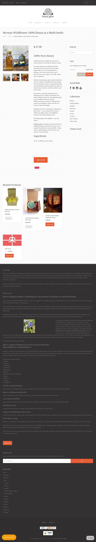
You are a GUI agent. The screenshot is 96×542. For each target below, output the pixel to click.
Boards (72, 101)
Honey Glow (36, 538)
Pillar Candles (8, 493)
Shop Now (38, 22)
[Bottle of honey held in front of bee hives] (15, 77)
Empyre (55, 538)
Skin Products (74, 118)
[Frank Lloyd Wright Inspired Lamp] (53, 200)
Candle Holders (74, 103)
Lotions (6, 483)
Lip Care (72, 116)
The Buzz (64, 22)
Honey (9, 36)
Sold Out (8, 218)
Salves (6, 485)
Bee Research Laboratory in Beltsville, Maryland (70, 331)
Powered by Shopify (61, 538)
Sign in (18, 2)
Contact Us (56, 22)
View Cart (81, 74)
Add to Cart (41, 160)
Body (5, 480)
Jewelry (72, 111)
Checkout (24, 2)
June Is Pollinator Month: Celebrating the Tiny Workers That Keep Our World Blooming (39, 297)
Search (44, 522)
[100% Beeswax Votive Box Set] (12, 197)
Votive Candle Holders (11, 491)
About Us (47, 22)
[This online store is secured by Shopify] (48, 533)
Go (82, 461)
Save (37, 167)
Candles (72, 106)
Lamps (72, 113)
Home (30, 22)
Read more (7, 443)
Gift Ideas (72, 108)
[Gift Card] (12, 240)
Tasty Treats (73, 121)
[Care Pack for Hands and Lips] (32, 201)
